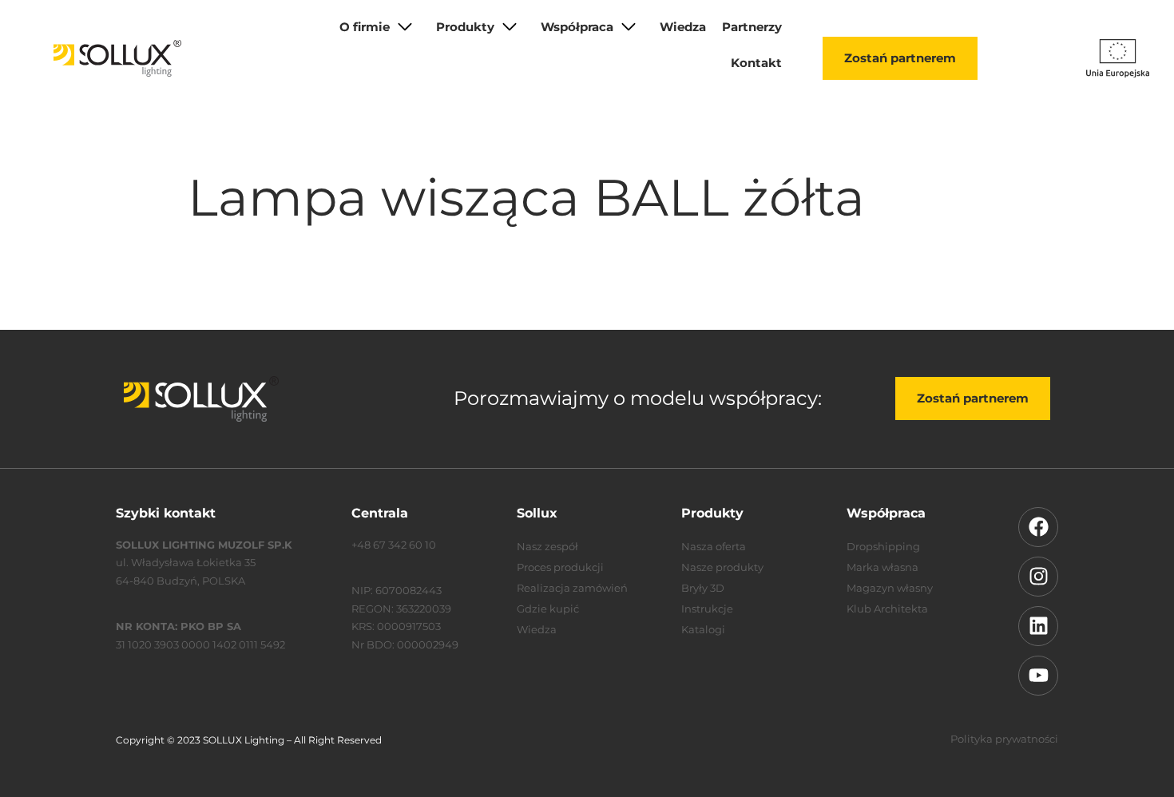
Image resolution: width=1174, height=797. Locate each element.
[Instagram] (1038, 577)
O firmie (364, 26)
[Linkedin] (1038, 626)
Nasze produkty (722, 567)
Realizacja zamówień (572, 587)
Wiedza (683, 26)
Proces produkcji (560, 567)
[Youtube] (1038, 676)
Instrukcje (707, 608)
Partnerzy (752, 26)
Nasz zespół (547, 546)
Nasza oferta (713, 546)
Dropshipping (883, 546)
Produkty (465, 26)
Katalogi (703, 629)
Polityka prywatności (1004, 738)
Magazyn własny (890, 587)
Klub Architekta (887, 608)
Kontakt (756, 62)
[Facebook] (1038, 527)
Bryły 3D (702, 587)
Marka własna (882, 567)
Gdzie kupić (548, 608)
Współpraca (577, 26)
